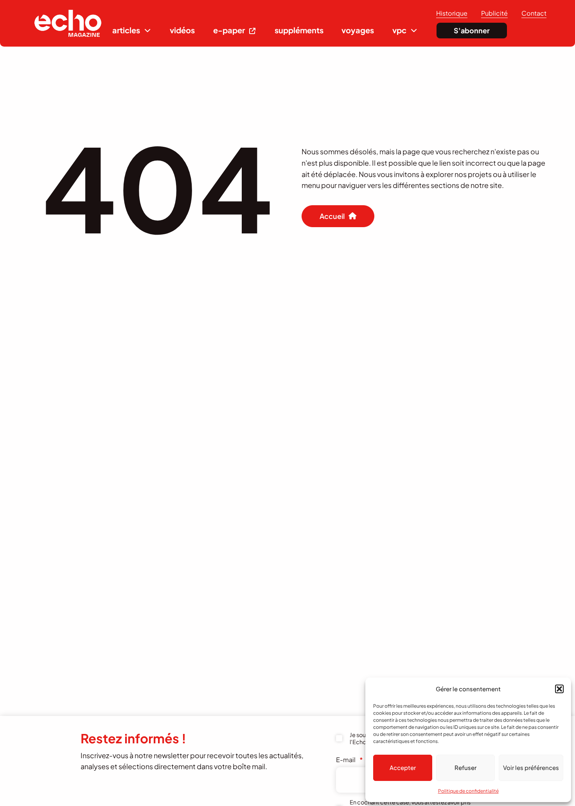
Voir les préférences (531, 767)
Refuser (465, 767)
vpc (399, 30)
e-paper (229, 30)
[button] (559, 689)
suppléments (299, 30)
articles (126, 30)
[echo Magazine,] (68, 23)
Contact (533, 13)
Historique (451, 13)
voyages (357, 30)
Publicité (494, 13)
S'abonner (472, 30)
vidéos (182, 30)
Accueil (332, 215)
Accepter (403, 767)
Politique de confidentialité (468, 791)
